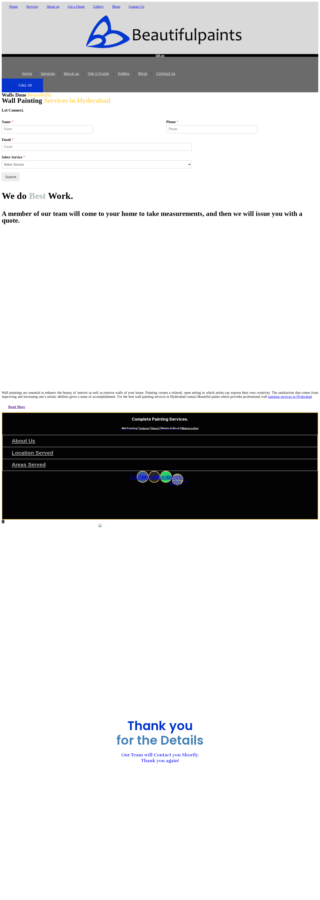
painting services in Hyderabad (290, 397)
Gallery (98, 7)
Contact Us (136, 7)
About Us (23, 441)
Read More (16, 407)
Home (13, 7)
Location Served (32, 453)
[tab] (160, 407)
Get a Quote (76, 7)
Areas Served (29, 465)
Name (7, 122)
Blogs (116, 7)
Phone (172, 122)
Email (8, 140)
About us (52, 7)
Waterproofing (189, 428)
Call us (160, 55)
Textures (144, 428)
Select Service (13, 157)
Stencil (155, 428)
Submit (10, 177)
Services (32, 7)
